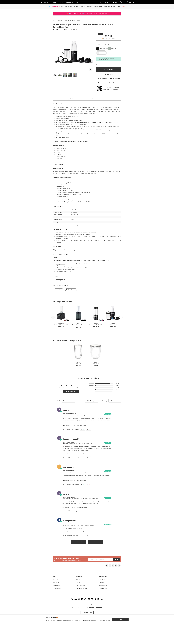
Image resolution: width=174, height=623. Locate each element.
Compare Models (59, 164)
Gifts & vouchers (56, 585)
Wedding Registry (69, 2)
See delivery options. (114, 33)
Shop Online (54, 2)
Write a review (73, 29)
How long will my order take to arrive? (65, 269)
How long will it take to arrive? (104, 59)
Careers (78, 582)
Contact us (101, 582)
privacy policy (91, 607)
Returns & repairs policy (62, 281)
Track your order (103, 585)
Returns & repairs (103, 588)
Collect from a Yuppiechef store (64, 266)
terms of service (99, 607)
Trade (77, 2)
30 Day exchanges (60, 279)
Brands (60, 20)
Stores (61, 2)
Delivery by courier (60, 264)
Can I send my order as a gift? (63, 271)
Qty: (98, 64)
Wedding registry (57, 588)
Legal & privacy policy (81, 585)
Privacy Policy (102, 620)
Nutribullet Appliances (77, 20)
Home (54, 20)
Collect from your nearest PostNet (64, 267)
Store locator (56, 582)
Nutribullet (66, 20)
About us (78, 579)
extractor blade (90, 240)
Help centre (102, 579)
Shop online (55, 579)
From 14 (64, 29)
